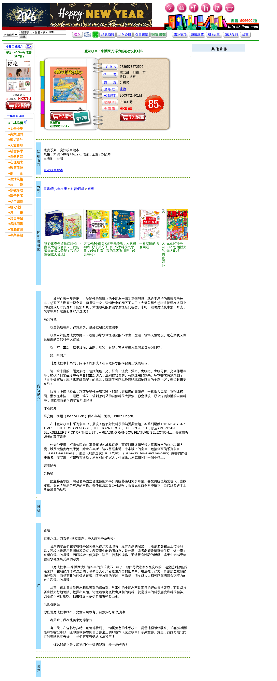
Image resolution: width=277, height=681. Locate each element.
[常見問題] (217, 12)
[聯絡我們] (231, 36)
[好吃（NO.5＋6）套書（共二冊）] (18, 75)
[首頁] (229, 12)
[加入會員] (194, 12)
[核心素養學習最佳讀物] (63, 224)
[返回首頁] (245, 36)
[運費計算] (197, 36)
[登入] (77, 36)
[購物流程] (180, 36)
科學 (91, 189)
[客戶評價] (88, 36)
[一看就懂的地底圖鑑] (150, 224)
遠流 (123, 89)
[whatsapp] (95, 36)
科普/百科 (77, 189)
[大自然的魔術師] (163, 224)
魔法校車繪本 (53, 170)
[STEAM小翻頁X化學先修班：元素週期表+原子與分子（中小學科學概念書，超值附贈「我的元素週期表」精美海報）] (111, 224)
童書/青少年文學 (55, 189)
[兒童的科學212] (177, 224)
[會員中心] (206, 12)
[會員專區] (141, 36)
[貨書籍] (158, 36)
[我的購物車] (182, 12)
